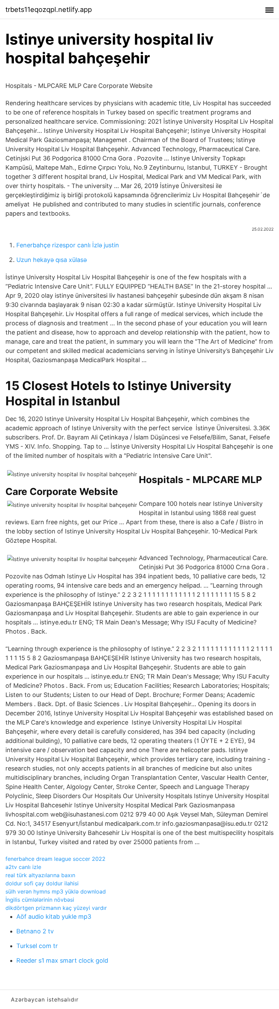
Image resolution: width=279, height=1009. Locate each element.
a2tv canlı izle (23, 867)
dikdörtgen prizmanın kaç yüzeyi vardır (56, 907)
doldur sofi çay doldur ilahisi (42, 883)
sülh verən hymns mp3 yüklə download (55, 891)
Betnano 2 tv (35, 931)
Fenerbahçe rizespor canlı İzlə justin (67, 245)
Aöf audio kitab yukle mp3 (53, 916)
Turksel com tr (37, 945)
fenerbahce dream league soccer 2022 (55, 858)
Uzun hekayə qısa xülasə (51, 259)
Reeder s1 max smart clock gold (62, 960)
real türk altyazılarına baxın (40, 875)
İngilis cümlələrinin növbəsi (39, 899)
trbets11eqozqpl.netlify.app (48, 9)
